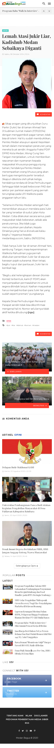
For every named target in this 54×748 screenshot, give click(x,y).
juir (9, 325)
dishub (20, 325)
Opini (5, 30)
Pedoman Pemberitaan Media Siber (27, 719)
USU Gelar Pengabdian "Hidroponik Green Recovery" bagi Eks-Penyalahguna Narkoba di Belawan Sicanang (33, 603)
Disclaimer (41, 715)
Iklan (28, 715)
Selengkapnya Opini (26, 566)
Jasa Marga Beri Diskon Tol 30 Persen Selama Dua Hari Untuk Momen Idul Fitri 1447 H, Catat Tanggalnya (33, 634)
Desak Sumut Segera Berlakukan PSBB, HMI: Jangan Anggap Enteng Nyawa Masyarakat (25, 551)
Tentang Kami (14, 715)
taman (28, 325)
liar (14, 325)
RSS (27, 723)
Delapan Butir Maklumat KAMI (18, 467)
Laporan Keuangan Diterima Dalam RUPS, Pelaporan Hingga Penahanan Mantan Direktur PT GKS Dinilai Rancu (32, 614)
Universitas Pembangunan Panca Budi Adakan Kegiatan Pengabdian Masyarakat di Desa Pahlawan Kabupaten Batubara (26, 508)
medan (36, 325)
